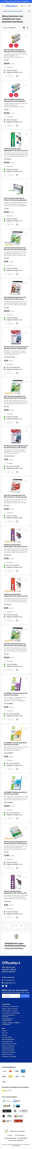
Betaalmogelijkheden (8, 1039)
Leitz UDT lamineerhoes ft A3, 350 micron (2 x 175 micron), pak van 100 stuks (15, 496)
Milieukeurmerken (7, 1054)
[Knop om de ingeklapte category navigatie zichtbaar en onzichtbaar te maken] (2, 6)
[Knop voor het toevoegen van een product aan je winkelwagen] (17, 76)
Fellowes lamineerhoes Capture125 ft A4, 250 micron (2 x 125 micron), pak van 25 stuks (16, 595)
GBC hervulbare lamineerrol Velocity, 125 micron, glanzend (15, 51)
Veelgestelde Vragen (8, 1048)
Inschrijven (25, 996)
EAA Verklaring (19, 1135)
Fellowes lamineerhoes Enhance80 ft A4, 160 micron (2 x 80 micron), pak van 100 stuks (15, 545)
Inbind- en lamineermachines (12, 11)
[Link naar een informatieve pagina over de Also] (6, 1106)
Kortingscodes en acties (9, 1043)
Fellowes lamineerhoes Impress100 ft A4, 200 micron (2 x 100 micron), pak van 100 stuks (16, 150)
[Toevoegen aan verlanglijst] (26, 35)
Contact (4, 1031)
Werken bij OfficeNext (8, 1052)
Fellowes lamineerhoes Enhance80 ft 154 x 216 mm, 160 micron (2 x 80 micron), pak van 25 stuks (15, 892)
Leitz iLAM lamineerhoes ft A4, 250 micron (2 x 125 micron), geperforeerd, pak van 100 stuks (15, 298)
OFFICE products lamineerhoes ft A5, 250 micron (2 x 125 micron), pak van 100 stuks (16, 446)
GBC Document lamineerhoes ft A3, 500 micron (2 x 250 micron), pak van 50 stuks (15, 842)
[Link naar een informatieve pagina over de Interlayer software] (16, 1101)
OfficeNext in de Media (9, 1056)
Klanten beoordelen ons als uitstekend (17, 1)
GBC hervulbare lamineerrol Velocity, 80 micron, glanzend (14, 100)
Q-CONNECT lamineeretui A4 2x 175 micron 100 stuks (15, 793)
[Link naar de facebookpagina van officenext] (3, 986)
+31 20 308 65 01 (9, 980)
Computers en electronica (10, 1006)
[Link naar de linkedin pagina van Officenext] (6, 986)
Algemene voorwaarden (17, 1131)
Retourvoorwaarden (8, 1046)
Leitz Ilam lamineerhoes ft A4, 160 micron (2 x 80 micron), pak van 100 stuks (15, 644)
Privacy (10, 1135)
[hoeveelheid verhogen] (12, 76)
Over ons (5, 1033)
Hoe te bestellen (7, 1037)
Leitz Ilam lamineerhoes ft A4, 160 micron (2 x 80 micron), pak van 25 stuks (15, 248)
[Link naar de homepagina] (29, 11)
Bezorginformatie (7, 1041)
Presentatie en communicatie (11, 1013)
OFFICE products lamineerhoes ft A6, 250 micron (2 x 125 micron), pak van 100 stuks (16, 347)
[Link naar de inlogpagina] (22, 6)
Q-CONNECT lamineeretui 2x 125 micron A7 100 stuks (15, 694)
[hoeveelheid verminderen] (5, 76)
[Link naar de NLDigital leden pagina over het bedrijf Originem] (6, 1101)
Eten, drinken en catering (10, 1011)
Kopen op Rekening (8, 1050)
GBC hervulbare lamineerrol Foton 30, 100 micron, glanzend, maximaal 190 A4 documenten (15, 199)
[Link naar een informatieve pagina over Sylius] (15, 1111)
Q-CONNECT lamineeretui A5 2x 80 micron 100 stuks (15, 743)
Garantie (4, 1035)
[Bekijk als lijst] (28, 27)
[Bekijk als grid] (23, 27)
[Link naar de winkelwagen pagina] (29, 6)
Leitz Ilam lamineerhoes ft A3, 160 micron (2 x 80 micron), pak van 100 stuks (15, 397)
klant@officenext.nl (10, 983)
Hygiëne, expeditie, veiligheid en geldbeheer (11, 1023)
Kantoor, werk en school (9, 1008)
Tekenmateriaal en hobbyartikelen (7, 1019)
